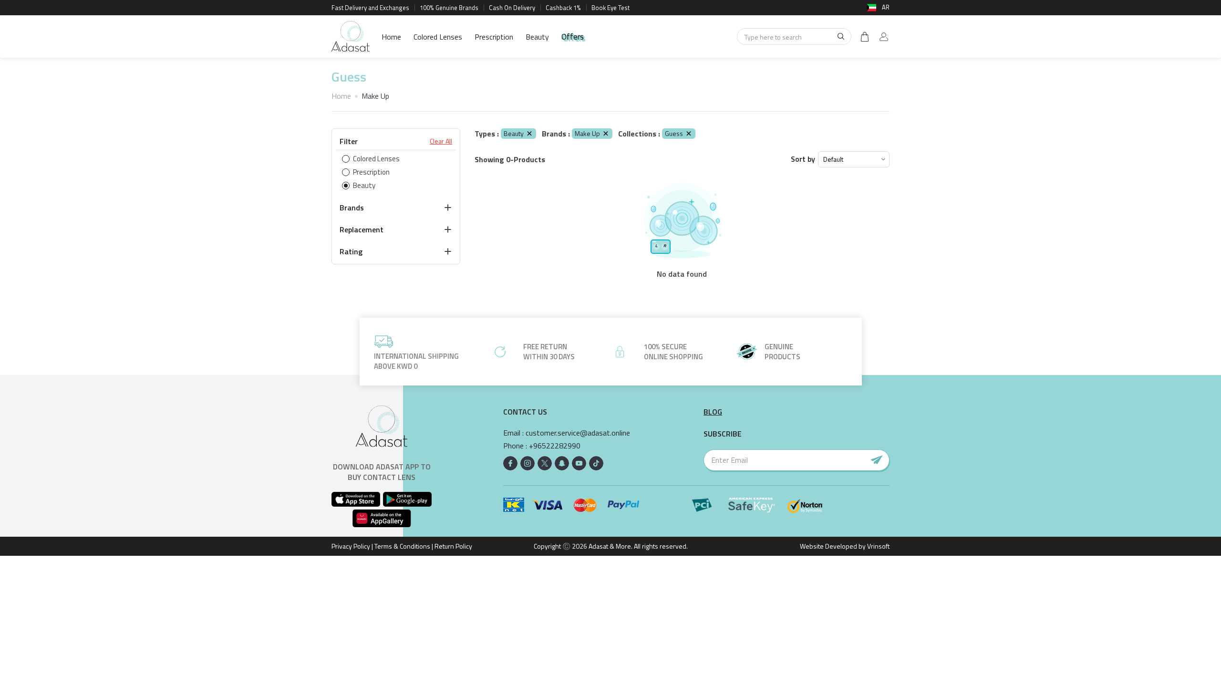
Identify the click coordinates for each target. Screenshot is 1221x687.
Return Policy (453, 546)
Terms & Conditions (402, 546)
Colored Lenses (438, 36)
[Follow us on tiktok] (596, 463)
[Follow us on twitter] (545, 463)
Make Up (587, 133)
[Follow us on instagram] (527, 463)
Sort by (803, 159)
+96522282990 (554, 445)
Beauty (537, 36)
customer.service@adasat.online (578, 432)
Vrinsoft (878, 546)
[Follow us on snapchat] (562, 463)
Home (391, 36)
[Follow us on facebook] (510, 463)
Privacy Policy (350, 546)
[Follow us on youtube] (579, 463)
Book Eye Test (610, 7)
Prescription (494, 36)
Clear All (441, 141)
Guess (674, 133)
